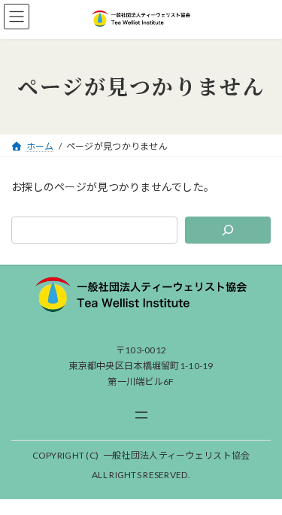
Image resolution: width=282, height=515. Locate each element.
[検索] (228, 230)
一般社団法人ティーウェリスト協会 (176, 455)
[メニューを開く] (141, 415)
